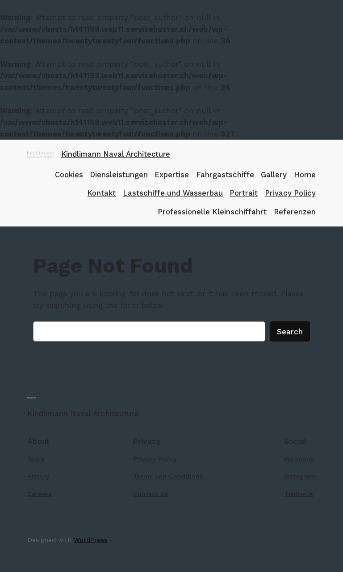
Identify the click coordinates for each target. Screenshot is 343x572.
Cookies (69, 174)
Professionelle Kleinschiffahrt (212, 211)
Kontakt (101, 192)
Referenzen (295, 211)
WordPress (90, 539)
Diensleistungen (119, 174)
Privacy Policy (290, 192)
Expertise (172, 174)
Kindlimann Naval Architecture (115, 154)
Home (305, 174)
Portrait (244, 192)
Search (290, 331)
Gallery (274, 174)
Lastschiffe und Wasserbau (173, 192)
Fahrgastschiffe (225, 174)
